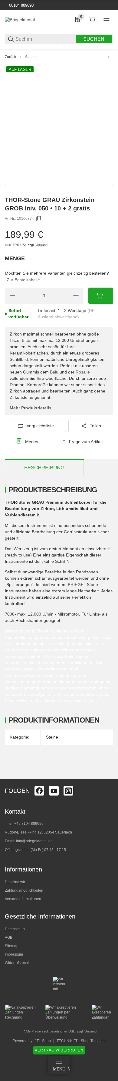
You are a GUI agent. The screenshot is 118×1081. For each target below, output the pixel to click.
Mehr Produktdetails (30, 407)
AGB (8, 937)
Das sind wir (15, 882)
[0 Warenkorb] (92, 19)
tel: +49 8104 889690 (26, 823)
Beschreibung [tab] (44, 468)
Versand (41, 245)
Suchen (93, 39)
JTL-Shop (43, 1041)
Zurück (10, 57)
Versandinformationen (23, 899)
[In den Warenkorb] (100, 296)
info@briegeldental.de (34, 841)
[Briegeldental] (20, 19)
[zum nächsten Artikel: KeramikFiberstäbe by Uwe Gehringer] (108, 57)
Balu (54, 372)
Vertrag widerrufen (59, 1050)
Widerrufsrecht (17, 963)
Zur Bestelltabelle (23, 279)
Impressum (14, 954)
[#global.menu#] (106, 19)
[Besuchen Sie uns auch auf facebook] (39, 791)
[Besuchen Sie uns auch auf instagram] (68, 791)
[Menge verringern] (12, 296)
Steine (30, 57)
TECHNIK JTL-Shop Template (81, 1041)
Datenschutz (15, 929)
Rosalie (83, 372)
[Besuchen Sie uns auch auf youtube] (54, 791)
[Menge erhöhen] (76, 296)
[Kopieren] (38, 218)
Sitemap (11, 946)
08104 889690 (21, 5)
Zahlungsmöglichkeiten (24, 890)
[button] (108, 776)
